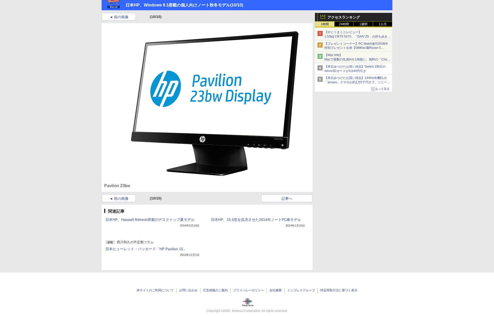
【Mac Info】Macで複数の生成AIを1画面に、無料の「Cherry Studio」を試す (357, 59)
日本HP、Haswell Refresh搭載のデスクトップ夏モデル (150, 220)
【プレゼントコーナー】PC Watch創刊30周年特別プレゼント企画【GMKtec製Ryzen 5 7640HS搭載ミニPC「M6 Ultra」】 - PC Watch (357, 48)
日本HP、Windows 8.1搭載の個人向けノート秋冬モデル (178, 5)
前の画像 (121, 17)
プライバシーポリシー (248, 290)
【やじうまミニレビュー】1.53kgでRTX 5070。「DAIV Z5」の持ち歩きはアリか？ (357, 36)
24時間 (344, 24)
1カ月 (383, 24)
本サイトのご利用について (155, 290)
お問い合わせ (188, 290)
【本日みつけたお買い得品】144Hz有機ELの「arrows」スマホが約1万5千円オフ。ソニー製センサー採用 (357, 82)
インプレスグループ (301, 290)
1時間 (325, 24)
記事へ (286, 198)
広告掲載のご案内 (215, 290)
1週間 (363, 24)
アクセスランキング (344, 17)
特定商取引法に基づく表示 (338, 290)
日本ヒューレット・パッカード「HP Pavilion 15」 (146, 249)
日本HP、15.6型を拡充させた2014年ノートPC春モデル (256, 220)
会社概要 (275, 290)
